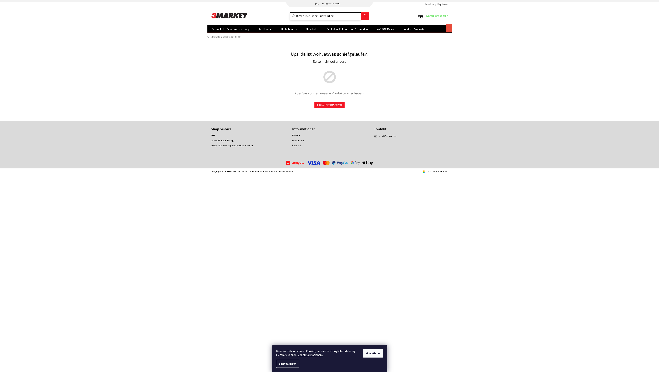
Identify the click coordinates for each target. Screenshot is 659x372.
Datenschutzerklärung (222, 140)
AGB (213, 135)
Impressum (298, 140)
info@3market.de (388, 136)
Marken (296, 135)
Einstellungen (287, 364)
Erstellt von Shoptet (438, 171)
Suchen (365, 16)
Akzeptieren (373, 353)
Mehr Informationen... (310, 355)
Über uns (296, 145)
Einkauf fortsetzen (329, 105)
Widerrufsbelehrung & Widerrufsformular (232, 145)
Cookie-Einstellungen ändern (278, 171)
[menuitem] (230, 29)
